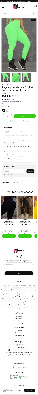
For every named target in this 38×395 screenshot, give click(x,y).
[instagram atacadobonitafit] (17, 256)
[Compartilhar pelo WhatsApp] (11, 182)
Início (3, 84)
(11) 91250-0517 (20, 347)
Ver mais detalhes (8, 103)
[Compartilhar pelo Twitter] (17, 182)
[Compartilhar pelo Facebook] (14, 182)
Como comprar (19, 323)
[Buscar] (34, 13)
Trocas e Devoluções (19, 321)
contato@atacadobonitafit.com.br (20, 350)
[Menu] (3, 7)
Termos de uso (19, 318)
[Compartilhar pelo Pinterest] (20, 182)
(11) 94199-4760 (20, 345)
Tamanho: (5, 107)
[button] (19, 121)
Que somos (19, 316)
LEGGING (9, 84)
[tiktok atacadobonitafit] (21, 256)
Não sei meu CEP (8, 174)
